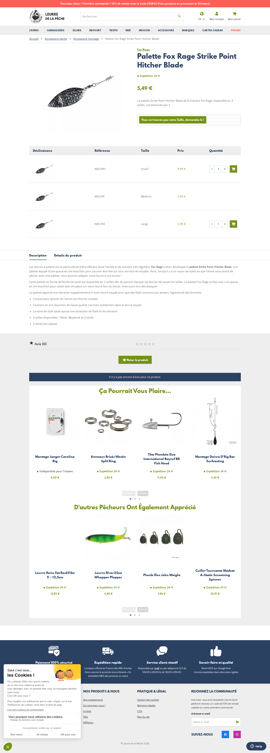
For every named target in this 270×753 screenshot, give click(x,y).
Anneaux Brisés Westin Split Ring (108, 440)
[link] (225, 734)
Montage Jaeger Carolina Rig (55, 440)
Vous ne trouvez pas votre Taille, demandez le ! (172, 120)
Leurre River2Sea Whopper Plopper (108, 557)
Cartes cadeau (212, 30)
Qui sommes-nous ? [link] (94, 705)
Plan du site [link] (143, 717)
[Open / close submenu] (34, 30)
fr (199, 19)
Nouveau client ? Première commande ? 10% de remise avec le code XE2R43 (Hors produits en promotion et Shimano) (135, 3)
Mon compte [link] (217, 19)
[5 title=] (153, 344)
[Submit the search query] (179, 16)
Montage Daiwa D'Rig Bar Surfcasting (215, 440)
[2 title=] (141, 344)
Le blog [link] (87, 711)
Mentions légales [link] (146, 705)
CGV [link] (139, 711)
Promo (236, 30)
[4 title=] (149, 344)
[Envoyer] (237, 722)
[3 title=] (145, 344)
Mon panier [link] (234, 19)
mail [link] (156, 668)
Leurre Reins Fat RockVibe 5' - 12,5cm (55, 557)
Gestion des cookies (148, 700)
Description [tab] (38, 255)
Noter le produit (135, 360)
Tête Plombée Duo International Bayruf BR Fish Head (161, 440)
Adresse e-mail (200, 713)
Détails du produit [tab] (68, 255)
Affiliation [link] (88, 722)
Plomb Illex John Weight (161, 557)
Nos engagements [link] (93, 700)
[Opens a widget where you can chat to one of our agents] (256, 746)
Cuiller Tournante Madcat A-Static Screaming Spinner (215, 557)
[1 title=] (137, 344)
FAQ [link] (85, 717)
